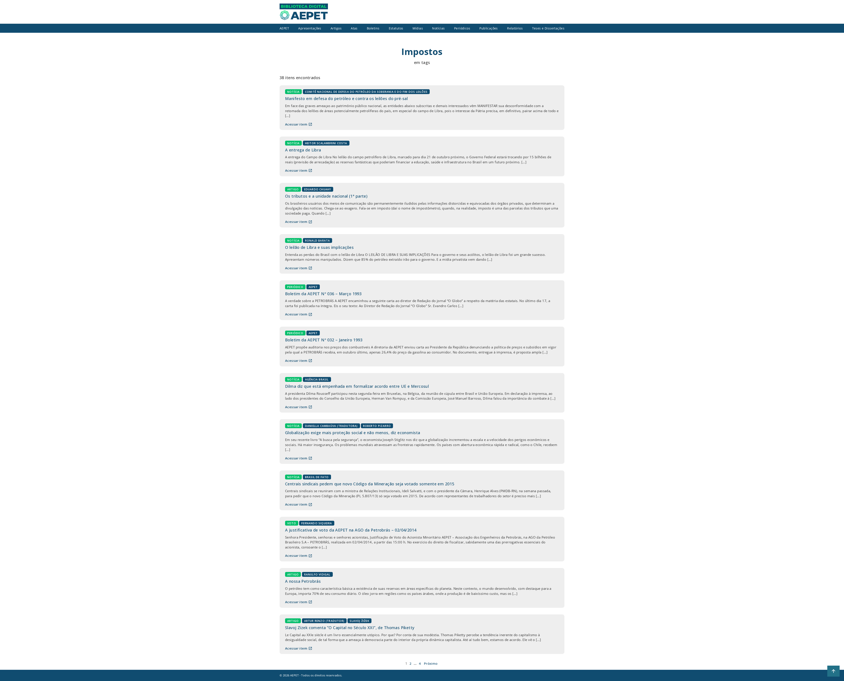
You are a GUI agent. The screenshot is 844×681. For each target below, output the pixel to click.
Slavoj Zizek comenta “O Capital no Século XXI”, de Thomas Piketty (350, 627)
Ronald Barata (317, 240)
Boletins (373, 28)
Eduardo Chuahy (317, 189)
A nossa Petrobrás (303, 581)
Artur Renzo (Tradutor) (324, 621)
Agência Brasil (317, 379)
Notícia (293, 92)
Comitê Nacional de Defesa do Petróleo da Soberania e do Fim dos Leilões (366, 92)
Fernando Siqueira (316, 523)
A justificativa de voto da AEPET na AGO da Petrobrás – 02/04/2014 (351, 530)
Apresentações (309, 28)
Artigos (336, 28)
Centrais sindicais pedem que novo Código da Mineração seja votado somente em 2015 (369, 483)
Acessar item (298, 124)
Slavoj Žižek (359, 621)
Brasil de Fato (317, 477)
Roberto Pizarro (377, 426)
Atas (354, 28)
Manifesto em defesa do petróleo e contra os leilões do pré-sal (346, 98)
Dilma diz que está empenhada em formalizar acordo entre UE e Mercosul (357, 386)
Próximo (431, 663)
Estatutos (396, 28)
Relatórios (515, 28)
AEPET (313, 287)
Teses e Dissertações (548, 28)
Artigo (293, 189)
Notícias (438, 28)
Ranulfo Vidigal (317, 574)
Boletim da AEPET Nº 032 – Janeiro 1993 (323, 339)
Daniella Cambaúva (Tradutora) (331, 426)
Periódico (295, 287)
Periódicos (462, 28)
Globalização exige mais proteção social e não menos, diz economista (352, 432)
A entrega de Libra (303, 150)
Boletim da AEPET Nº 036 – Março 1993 (323, 293)
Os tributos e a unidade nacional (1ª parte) (326, 196)
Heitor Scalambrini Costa (326, 143)
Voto (291, 523)
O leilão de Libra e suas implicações (319, 247)
